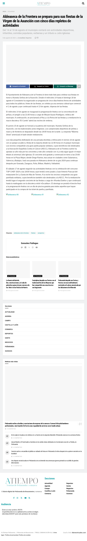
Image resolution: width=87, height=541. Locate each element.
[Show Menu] (4, 3)
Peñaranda (9, 346)
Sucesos (8, 351)
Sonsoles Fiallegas (29, 243)
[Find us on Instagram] (17, 498)
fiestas (33, 233)
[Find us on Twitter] (21, 498)
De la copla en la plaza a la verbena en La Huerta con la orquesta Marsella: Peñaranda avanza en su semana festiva (45, 435)
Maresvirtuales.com (79, 533)
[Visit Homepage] (43, 3)
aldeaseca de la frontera (21, 233)
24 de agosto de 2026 (64, 290)
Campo (8, 320)
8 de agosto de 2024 (9, 38)
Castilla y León (11, 325)
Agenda (8, 316)
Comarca (9, 329)
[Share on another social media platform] (79, 86)
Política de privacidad (11, 535)
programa (41, 233)
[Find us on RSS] (29, 498)
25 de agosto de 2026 (12, 290)
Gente (7, 338)
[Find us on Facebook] (13, 498)
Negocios (9, 342)
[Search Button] (83, 3)
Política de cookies (24, 535)
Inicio (4, 11)
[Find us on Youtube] (25, 498)
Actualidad (11, 11)
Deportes (29, 38)
